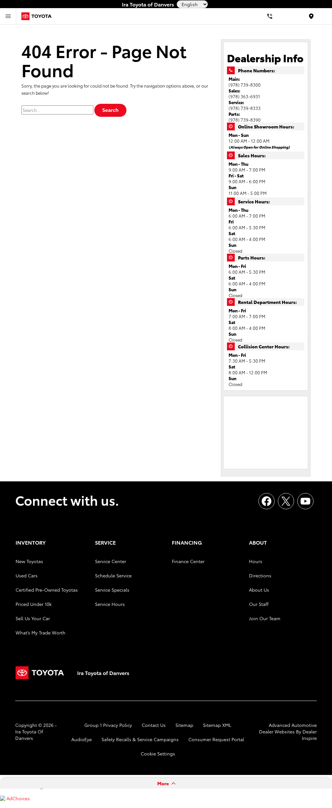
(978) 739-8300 (245, 85)
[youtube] (305, 501)
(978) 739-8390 (245, 120)
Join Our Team (264, 618)
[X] (286, 501)
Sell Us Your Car (33, 618)
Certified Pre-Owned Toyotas (47, 589)
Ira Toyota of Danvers (29, 734)
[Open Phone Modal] (269, 16)
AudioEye (81, 739)
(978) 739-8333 (245, 108)
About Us (259, 589)
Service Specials (112, 589)
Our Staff (258, 604)
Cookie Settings (158, 753)
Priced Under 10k (34, 604)
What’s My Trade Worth (40, 632)
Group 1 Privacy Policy (108, 725)
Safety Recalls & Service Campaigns (140, 739)
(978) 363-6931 (244, 96)
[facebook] (266, 501)
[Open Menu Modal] (8, 16)
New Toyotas (29, 561)
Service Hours (110, 604)
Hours (255, 561)
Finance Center (188, 561)
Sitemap (184, 725)
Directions (260, 575)
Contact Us (154, 725)
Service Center (110, 561)
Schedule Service (113, 575)
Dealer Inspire (309, 734)
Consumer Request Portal (216, 739)
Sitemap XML (217, 725)
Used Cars (27, 575)
